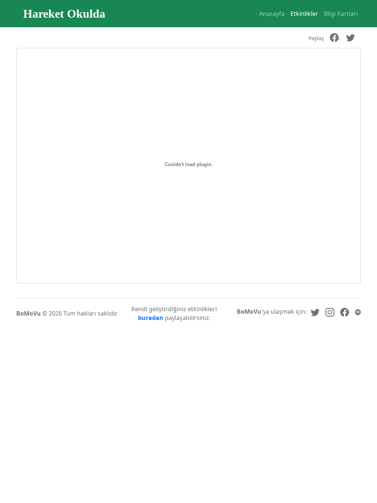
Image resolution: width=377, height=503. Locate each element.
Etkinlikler (304, 14)
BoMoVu (28, 313)
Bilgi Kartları (341, 14)
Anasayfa (272, 14)
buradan (151, 318)
